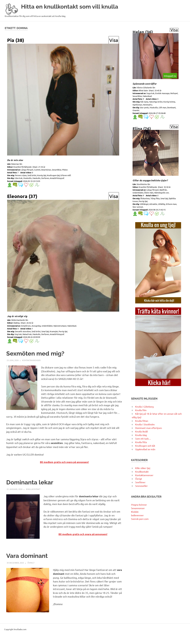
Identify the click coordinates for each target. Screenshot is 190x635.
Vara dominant (27, 555)
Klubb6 (134, 511)
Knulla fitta (141, 442)
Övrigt (30, 562)
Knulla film (141, 410)
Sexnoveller (141, 485)
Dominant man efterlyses (148, 427)
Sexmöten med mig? (35, 353)
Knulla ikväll (141, 431)
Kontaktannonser (31, 360)
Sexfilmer (140, 482)
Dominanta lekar (29, 482)
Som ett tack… (143, 438)
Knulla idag (141, 434)
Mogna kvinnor (139, 504)
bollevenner (137, 515)
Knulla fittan (141, 420)
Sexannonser (138, 508)
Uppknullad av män (145, 449)
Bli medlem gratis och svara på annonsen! (64, 462)
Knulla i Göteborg (144, 406)
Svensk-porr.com (140, 518)
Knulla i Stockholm (145, 424)
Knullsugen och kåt (145, 445)
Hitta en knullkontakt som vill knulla (69, 6)
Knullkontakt (33, 489)
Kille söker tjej (142, 467)
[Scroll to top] (184, 629)
